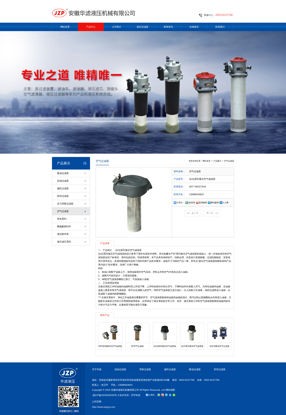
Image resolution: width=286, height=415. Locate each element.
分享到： (180, 202)
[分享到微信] (174, 395)
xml (163, 390)
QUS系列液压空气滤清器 (192, 346)
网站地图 (170, 390)
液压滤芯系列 (64, 241)
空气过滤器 (63, 211)
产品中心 (90, 26)
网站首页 (65, 26)
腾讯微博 (215, 202)
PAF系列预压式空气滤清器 (110, 346)
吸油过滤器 (63, 173)
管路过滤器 (145, 369)
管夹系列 (61, 219)
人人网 (225, 202)
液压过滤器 (142, 26)
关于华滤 (96, 369)
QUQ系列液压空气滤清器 (165, 346)
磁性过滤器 (63, 188)
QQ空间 (191, 202)
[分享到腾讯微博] (166, 395)
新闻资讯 (168, 26)
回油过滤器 (63, 180)
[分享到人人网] (170, 395)
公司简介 (116, 26)
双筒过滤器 (63, 196)
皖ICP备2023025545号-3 (106, 395)
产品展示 (217, 161)
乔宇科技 (135, 395)
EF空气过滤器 (137, 346)
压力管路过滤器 (65, 203)
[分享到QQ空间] (158, 395)
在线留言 (194, 26)
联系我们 (220, 26)
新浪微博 (203, 202)
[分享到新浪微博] (162, 395)
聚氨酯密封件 (64, 226)
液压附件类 (63, 234)
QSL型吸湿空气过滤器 (219, 346)
